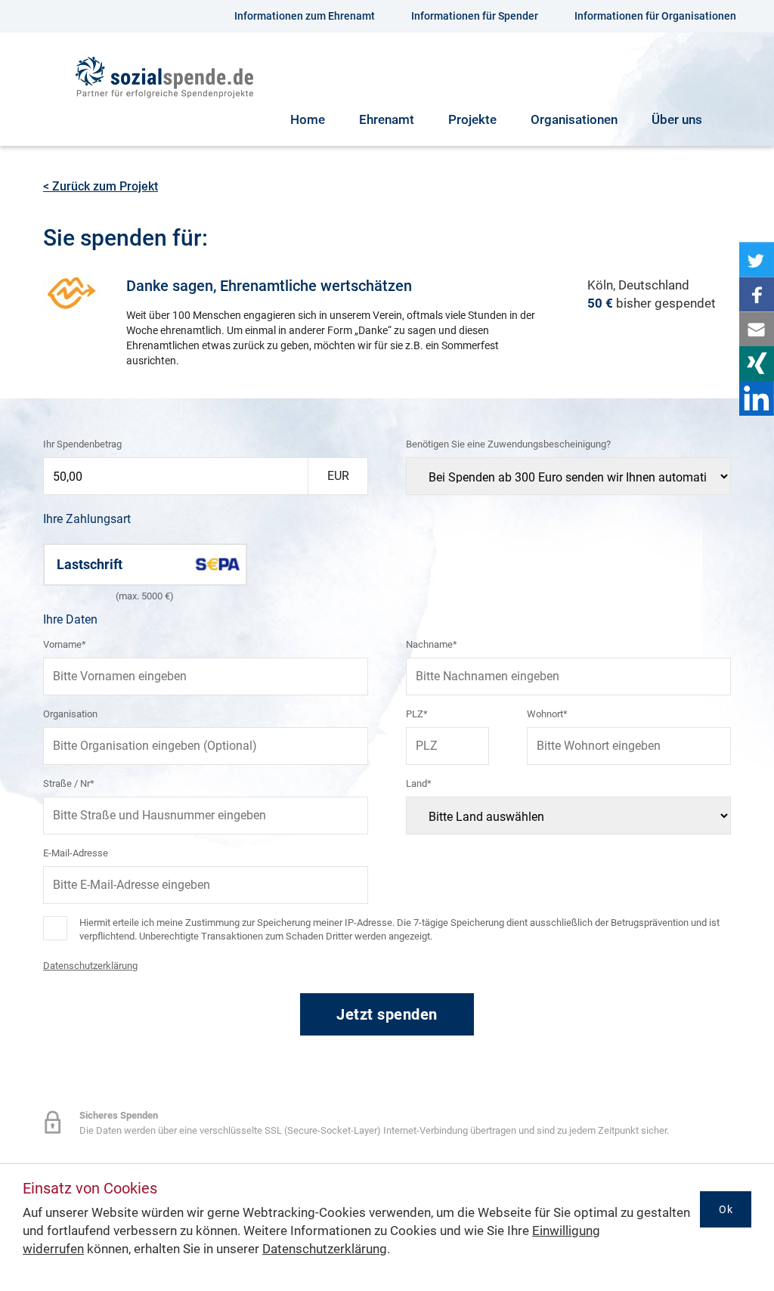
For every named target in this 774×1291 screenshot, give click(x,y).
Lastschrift (89, 564)
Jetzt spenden (387, 1014)
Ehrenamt (386, 119)
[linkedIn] (756, 398)
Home (307, 119)
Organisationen (574, 119)
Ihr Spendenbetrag (82, 444)
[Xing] (756, 363)
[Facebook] (756, 294)
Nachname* (431, 644)
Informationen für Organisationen (655, 16)
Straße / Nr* (68, 783)
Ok (725, 1209)
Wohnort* (547, 714)
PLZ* (417, 714)
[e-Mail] (756, 328)
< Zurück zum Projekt (100, 186)
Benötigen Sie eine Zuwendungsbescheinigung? (508, 444)
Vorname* (64, 644)
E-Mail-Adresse (75, 853)
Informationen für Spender (474, 16)
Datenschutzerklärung (90, 965)
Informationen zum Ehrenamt (304, 16)
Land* (419, 783)
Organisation (70, 714)
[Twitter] (756, 259)
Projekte (472, 119)
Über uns (677, 119)
